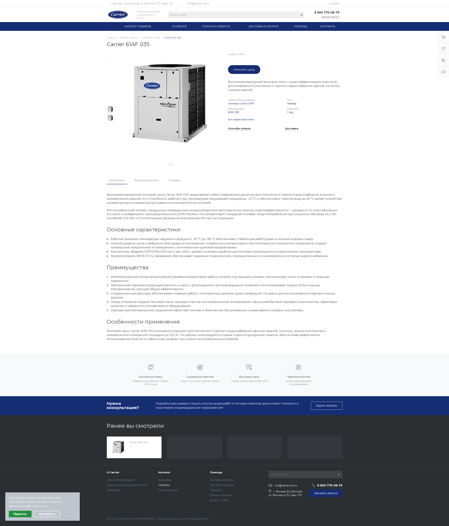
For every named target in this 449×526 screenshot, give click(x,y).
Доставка (291, 128)
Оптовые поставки (221, 485)
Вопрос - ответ (219, 500)
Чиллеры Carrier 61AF (241, 103)
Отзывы (174, 180)
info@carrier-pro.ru (198, 3)
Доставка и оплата (221, 480)
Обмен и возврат (221, 495)
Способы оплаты (239, 128)
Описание (117, 180)
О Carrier (113, 472)
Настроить (47, 514)
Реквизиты (113, 490)
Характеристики (146, 180)
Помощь (216, 472)
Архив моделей (168, 490)
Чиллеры (164, 485)
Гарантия (216, 490)
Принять (20, 514)
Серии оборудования (120, 480)
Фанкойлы (164, 480)
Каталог (164, 472)
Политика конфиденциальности (127, 485)
